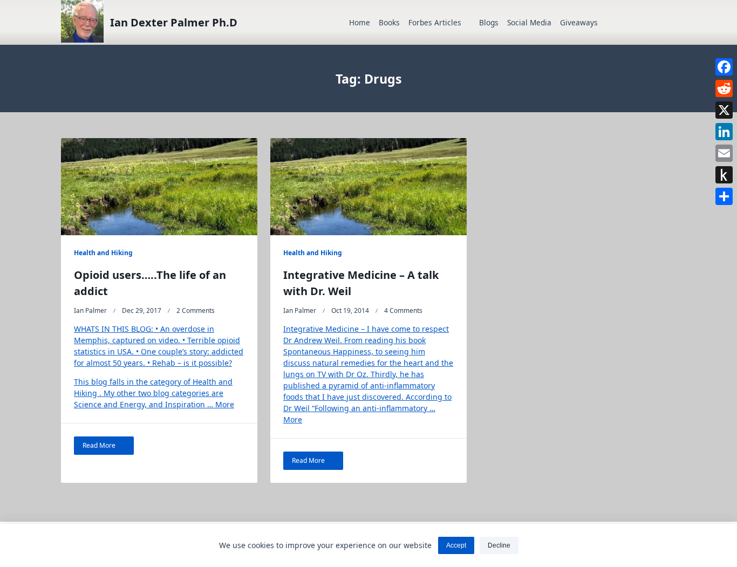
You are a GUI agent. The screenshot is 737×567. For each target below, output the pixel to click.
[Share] (724, 196)
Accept (456, 545)
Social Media (529, 22)
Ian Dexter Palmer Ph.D (173, 22)
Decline (499, 545)
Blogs (489, 22)
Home (359, 22)
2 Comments (195, 310)
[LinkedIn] (724, 131)
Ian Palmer (90, 310)
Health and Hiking (103, 252)
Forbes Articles (434, 22)
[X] (724, 110)
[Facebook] (724, 67)
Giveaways (579, 22)
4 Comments (403, 310)
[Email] (724, 153)
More (224, 404)
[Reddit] (724, 88)
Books (389, 22)
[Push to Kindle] (724, 175)
